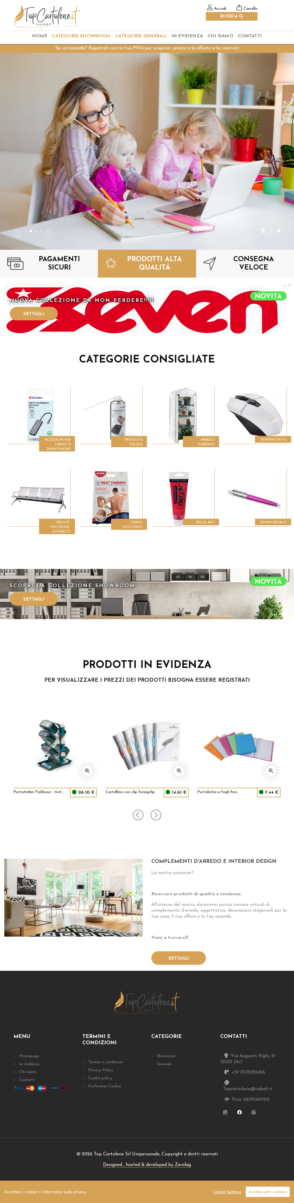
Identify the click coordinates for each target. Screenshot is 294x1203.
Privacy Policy (100, 1070)
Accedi (220, 9)
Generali (164, 1064)
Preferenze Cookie (104, 1086)
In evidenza (29, 1064)
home (39, 36)
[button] (25, 231)
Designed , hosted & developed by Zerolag (147, 1165)
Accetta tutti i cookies (268, 1192)
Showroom (166, 1056)
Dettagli (34, 314)
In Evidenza (187, 36)
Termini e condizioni (105, 1062)
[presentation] (17, 234)
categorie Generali (141, 36)
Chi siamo (27, 1072)
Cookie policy (100, 1078)
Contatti (250, 36)
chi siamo (220, 36)
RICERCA (229, 16)
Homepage (29, 1056)
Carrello (250, 9)
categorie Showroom (81, 36)
